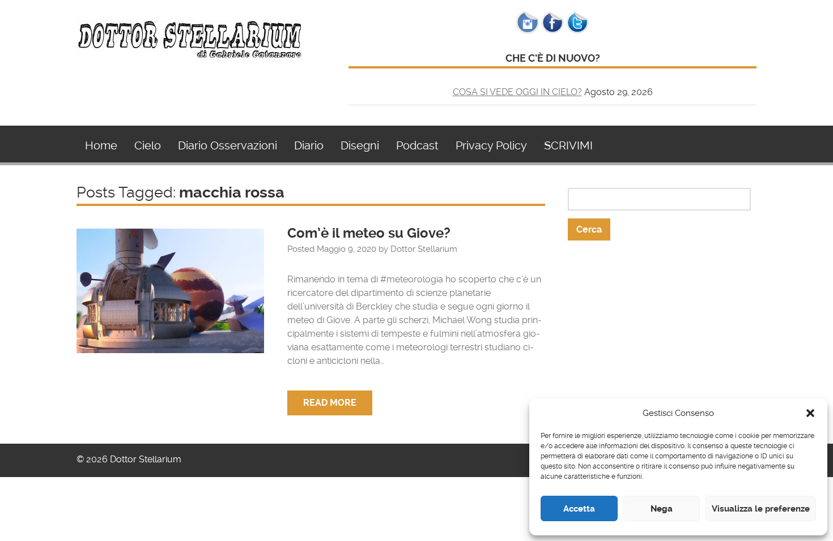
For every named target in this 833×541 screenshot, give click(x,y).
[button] (810, 413)
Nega (662, 509)
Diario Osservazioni (227, 145)
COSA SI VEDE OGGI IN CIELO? (517, 92)
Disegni (360, 145)
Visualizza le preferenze (761, 509)
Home (101, 145)
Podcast (417, 145)
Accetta (579, 509)
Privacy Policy (491, 145)
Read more (329, 402)
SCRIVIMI (568, 145)
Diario (309, 145)
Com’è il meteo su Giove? (368, 233)
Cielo (147, 145)
